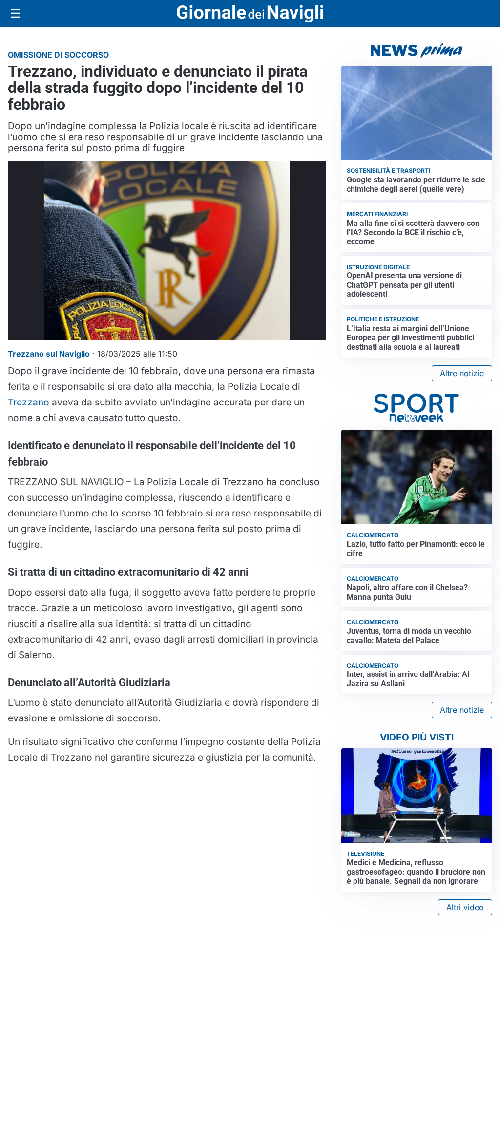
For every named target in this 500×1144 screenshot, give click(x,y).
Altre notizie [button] (462, 373)
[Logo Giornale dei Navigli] (250, 14)
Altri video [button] (465, 907)
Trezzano (30, 402)
